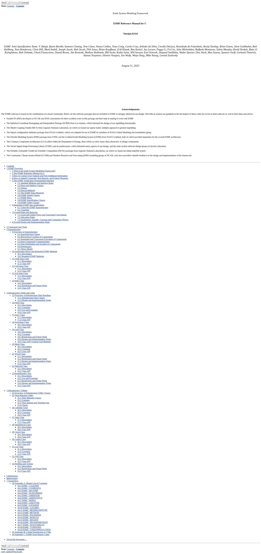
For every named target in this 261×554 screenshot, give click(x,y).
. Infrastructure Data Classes (31, 298)
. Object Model (24, 249)
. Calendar (23, 400)
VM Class (17, 456)
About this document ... (17, 539)
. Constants (23, 210)
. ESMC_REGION (27, 520)
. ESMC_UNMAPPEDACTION (34, 530)
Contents (10, 6)
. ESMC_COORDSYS (29, 488)
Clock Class (18, 432)
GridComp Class (20, 259)
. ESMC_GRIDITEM (28, 495)
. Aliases (22, 188)
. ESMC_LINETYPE (28, 503)
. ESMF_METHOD (28, 512)
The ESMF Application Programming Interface (33, 181)
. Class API (23, 263)
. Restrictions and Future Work (32, 285)
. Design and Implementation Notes (34, 300)
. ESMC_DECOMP (27, 490)
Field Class (18, 303)
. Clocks (22, 405)
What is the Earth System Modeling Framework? (33, 171)
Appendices (12, 481)
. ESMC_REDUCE (28, 517)
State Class (18, 281)
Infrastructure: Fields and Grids (21, 293)
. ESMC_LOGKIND (28, 505)
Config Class (19, 439)
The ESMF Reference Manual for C (28, 173)
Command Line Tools (17, 227)
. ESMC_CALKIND (28, 486)
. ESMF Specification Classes (31, 200)
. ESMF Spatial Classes (28, 195)
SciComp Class (20, 273)
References (12, 476)
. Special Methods (26, 190)
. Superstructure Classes (28, 234)
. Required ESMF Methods (30, 256)
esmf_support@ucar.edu (11, 551)
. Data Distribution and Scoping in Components (38, 244)
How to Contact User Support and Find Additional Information (40, 176)
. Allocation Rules (26, 217)
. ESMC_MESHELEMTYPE (32, 510)
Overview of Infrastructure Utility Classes (31, 393)
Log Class (17, 447)
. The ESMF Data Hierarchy (30, 193)
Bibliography (12, 478)
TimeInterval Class (21, 425)
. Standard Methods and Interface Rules (35, 183)
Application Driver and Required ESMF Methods (34, 251)
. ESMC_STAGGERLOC (31, 525)
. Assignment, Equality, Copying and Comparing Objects (42, 220)
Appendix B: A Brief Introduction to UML (31, 532)
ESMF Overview (15, 168)
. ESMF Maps (24, 198)
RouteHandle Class (21, 373)
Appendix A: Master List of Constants (29, 483)
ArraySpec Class (20, 322)
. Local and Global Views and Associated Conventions (41, 215)
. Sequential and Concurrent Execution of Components (41, 239)
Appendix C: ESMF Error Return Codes (30, 534)
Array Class (18, 315)
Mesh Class (18, 344)
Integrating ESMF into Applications (28, 205)
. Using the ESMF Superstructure (32, 207)
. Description (24, 254)
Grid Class (18, 329)
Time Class (18, 417)
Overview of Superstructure (24, 232)
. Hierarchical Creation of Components (35, 237)
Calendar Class (20, 407)
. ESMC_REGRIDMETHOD (32, 522)
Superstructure (14, 229)
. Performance (24, 246)
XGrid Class (18, 354)
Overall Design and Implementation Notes (31, 222)
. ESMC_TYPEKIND (29, 527)
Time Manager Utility (22, 395)
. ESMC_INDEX (26, 500)
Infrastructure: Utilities (17, 390)
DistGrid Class (19, 366)
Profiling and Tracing (22, 464)
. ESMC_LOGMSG (28, 508)
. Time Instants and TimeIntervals (33, 403)
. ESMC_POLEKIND (29, 515)
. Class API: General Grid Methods (34, 342)
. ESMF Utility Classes (28, 202)
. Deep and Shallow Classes (30, 185)
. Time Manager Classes (29, 398)
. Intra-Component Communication (33, 242)
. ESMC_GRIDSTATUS (29, 498)
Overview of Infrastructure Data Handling (31, 295)
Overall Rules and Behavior (25, 212)
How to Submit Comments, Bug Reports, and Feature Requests (40, 178)
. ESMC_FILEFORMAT (29, 493)
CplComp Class (20, 266)
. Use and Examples (27, 310)
